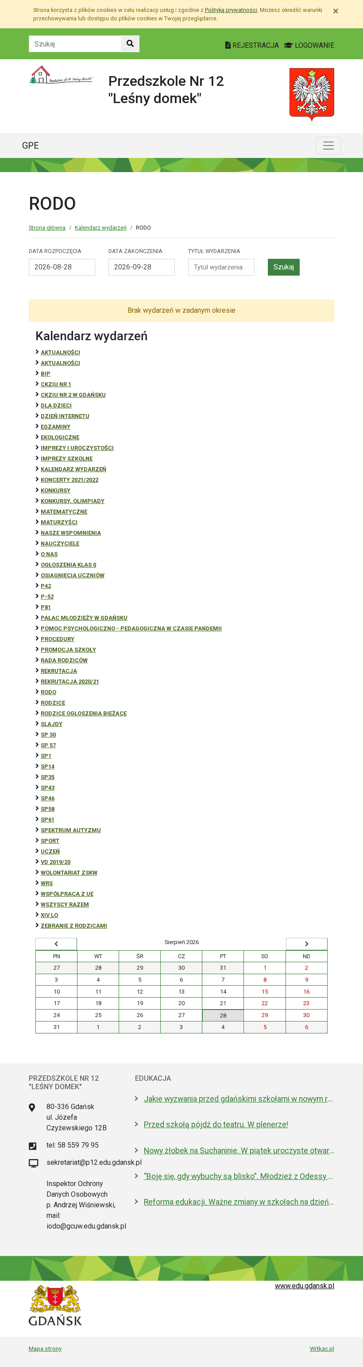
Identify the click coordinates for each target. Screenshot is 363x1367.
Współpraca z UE (67, 894)
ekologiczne (60, 437)
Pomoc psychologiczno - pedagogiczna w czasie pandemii (131, 628)
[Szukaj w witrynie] (130, 43)
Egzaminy (55, 426)
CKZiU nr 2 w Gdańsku (73, 395)
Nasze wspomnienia (71, 533)
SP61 (47, 819)
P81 (46, 607)
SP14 (47, 766)
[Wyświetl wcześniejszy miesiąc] (56, 944)
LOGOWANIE (313, 45)
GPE (30, 145)
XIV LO (49, 915)
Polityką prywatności (231, 10)
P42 (46, 586)
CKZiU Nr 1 (56, 384)
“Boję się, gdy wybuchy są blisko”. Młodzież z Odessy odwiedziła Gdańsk (239, 1176)
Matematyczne (64, 511)
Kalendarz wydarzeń (101, 227)
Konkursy (55, 490)
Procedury (57, 639)
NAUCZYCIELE (60, 543)
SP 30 (48, 734)
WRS (47, 883)
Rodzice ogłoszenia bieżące (84, 713)
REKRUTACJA (59, 671)
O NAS (49, 554)
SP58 (47, 809)
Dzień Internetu (65, 416)
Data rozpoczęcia (55, 251)
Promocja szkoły (68, 649)
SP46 (47, 798)
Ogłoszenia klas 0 (68, 564)
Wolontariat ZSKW (69, 872)
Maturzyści (59, 522)
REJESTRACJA (256, 45)
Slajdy (51, 724)
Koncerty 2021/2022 (69, 479)
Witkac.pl (322, 1348)
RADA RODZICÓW (64, 660)
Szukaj (284, 267)
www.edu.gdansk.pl (304, 1286)
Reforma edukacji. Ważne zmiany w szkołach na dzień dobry (239, 1202)
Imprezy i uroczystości (77, 448)
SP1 (46, 756)
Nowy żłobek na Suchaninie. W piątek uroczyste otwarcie (239, 1150)
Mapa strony (45, 1348)
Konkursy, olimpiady (72, 501)
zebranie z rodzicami (74, 925)
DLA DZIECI (56, 405)
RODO (48, 692)
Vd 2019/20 (55, 862)
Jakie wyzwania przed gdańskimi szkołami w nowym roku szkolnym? (239, 1098)
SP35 (47, 777)
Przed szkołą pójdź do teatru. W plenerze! (216, 1124)
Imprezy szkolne (67, 458)
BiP (45, 373)
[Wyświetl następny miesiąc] (307, 944)
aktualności (60, 363)
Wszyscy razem (65, 904)
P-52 (47, 596)
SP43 (47, 787)
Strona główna (47, 227)
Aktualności (60, 352)
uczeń (50, 851)
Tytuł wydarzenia (214, 251)
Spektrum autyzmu (71, 830)
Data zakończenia (135, 251)
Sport (50, 840)
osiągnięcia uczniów (72, 575)
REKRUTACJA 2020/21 (70, 681)
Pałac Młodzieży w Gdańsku (84, 617)
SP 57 (48, 745)
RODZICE (53, 702)
